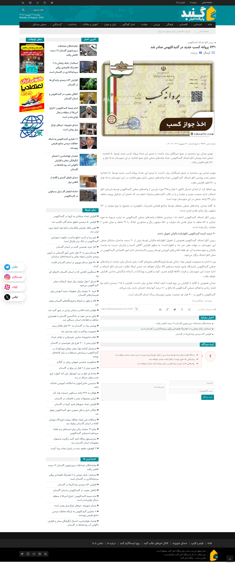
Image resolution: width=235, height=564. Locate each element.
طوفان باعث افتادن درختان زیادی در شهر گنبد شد (72, 310)
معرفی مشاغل (39, 24)
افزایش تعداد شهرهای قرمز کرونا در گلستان (75, 404)
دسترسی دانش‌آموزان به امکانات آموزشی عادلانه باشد (74, 385)
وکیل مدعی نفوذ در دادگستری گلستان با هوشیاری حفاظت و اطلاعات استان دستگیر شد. (73, 318)
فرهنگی (169, 24)
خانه (210, 24)
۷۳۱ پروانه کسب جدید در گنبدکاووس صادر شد (183, 47)
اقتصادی (183, 24)
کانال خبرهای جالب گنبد (156, 543)
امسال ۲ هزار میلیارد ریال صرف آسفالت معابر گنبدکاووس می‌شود (76, 283)
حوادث (144, 24)
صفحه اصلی (207, 2)
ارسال (207, 52)
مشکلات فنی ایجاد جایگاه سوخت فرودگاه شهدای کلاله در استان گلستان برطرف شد (74, 422)
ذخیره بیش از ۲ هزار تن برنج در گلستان (77, 368)
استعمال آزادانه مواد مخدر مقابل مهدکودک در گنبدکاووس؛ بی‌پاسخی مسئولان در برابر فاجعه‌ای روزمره (75, 353)
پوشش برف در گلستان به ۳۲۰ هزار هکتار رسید (74, 326)
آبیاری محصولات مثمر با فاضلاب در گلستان (75, 399)
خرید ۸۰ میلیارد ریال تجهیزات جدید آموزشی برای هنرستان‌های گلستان (74, 293)
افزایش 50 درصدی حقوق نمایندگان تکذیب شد (74, 222)
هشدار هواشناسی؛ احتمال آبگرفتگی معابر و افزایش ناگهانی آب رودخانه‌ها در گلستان (73, 523)
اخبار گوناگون (128, 24)
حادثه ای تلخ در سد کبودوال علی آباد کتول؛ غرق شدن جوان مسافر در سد (74, 375)
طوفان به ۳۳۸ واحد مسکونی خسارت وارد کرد (74, 393)
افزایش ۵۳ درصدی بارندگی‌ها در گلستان (194, 334)
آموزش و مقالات (90, 24)
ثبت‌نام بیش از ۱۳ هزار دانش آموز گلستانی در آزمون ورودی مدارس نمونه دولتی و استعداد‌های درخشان (73, 255)
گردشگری (57, 24)
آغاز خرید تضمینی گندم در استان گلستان (76, 247)
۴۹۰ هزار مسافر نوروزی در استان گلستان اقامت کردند (75, 264)
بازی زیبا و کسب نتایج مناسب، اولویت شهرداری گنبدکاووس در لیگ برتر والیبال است (75, 239)
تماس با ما (180, 2)
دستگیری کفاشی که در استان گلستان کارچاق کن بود (74, 274)
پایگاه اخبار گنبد (187, 558)
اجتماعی (198, 24)
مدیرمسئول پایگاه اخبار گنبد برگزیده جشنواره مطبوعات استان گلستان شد (76, 441)
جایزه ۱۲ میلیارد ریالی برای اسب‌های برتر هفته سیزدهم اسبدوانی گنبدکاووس (76, 431)
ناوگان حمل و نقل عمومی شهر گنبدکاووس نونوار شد (74, 412)
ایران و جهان (110, 24)
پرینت (194, 52)
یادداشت (72, 24)
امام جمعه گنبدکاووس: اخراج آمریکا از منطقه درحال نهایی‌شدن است (64, 112)
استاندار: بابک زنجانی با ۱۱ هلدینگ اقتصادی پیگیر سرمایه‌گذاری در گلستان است (176, 329)
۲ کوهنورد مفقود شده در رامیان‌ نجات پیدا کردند (73, 448)
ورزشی (157, 24)
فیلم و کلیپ (197, 543)
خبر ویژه (161, 31)
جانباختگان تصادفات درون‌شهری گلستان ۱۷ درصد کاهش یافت (184, 323)
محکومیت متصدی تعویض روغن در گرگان (76, 362)
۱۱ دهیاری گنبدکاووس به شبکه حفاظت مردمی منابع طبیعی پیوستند (63, 143)
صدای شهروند (179, 543)
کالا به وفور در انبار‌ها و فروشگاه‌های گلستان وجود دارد (74, 303)
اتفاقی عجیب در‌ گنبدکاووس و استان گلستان (74, 490)
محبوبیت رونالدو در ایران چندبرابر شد (78, 331)
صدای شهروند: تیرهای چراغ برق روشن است (75, 506)
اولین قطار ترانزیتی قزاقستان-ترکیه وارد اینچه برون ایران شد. (74, 230)
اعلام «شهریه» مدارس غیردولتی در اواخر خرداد (73, 337)
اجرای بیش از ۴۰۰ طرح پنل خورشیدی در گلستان (73, 343)
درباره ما (193, 2)
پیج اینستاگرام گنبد (130, 543)
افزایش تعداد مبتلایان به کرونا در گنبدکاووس (74, 216)
